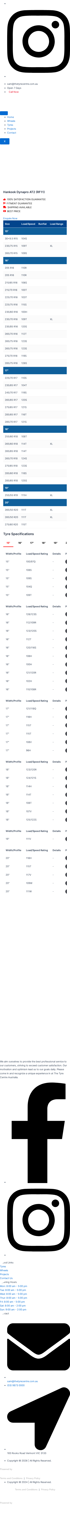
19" (55, 542)
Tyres (10, 124)
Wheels (11, 121)
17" (32, 542)
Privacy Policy (33, 1478)
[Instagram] (38, 76)
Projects (11, 128)
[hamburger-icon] (4, 113)
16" (20, 542)
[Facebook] (38, 1182)
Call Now (14, 91)
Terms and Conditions (11, 1478)
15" (8, 542)
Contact (11, 132)
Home (10, 117)
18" (44, 542)
